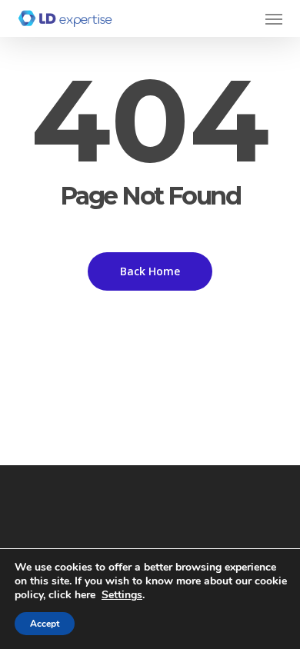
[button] (273, 18)
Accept (44, 623)
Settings (122, 595)
